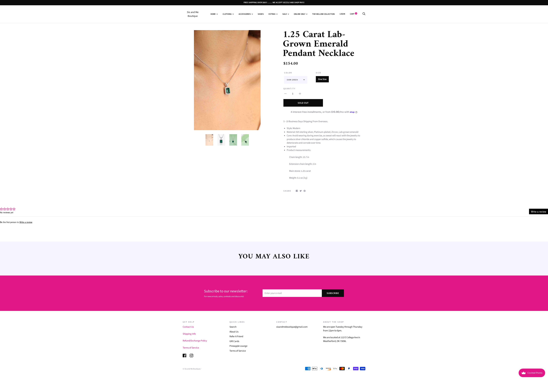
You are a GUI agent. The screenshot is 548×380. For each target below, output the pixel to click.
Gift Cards (234, 341)
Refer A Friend (236, 336)
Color (288, 72)
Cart (353, 14)
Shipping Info (189, 334)
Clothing (227, 14)
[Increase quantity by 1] (300, 94)
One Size (322, 79)
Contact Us (188, 327)
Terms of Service (191, 347)
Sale (284, 14)
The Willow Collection (323, 14)
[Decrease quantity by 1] (285, 94)
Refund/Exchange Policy (195, 340)
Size (318, 72)
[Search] (363, 14)
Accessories (245, 14)
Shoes (261, 14)
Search (232, 327)
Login (342, 14)
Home (213, 14)
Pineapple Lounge (238, 346)
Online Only (299, 14)
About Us (233, 331)
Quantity (289, 88)
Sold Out (303, 102)
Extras (272, 14)
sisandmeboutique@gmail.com (292, 327)
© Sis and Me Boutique (191, 369)
